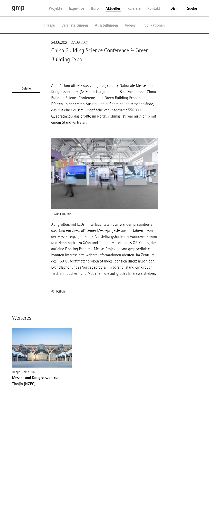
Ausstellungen (106, 25)
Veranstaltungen (74, 25)
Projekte (55, 8)
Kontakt (153, 8)
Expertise (76, 8)
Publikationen (153, 25)
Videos (130, 25)
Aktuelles (113, 8)
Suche (192, 8)
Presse (49, 25)
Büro (95, 8)
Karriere (134, 8)
